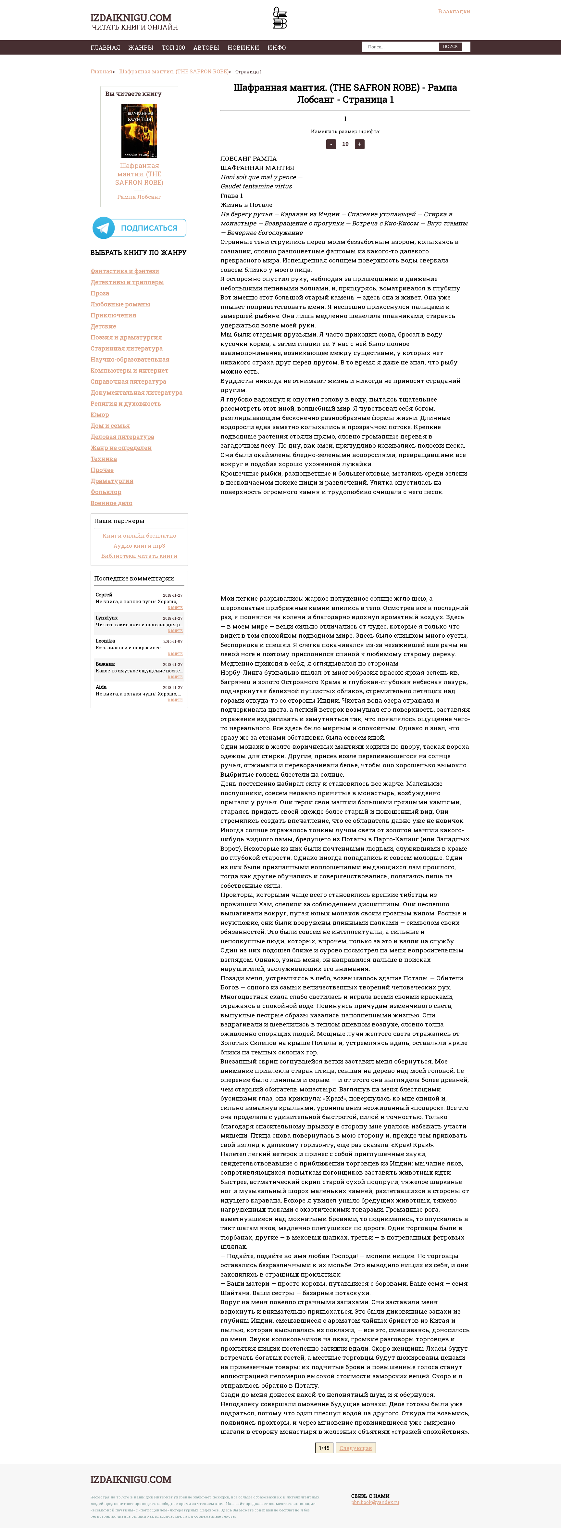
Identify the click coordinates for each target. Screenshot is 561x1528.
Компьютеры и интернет (129, 370)
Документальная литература (136, 392)
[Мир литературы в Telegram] (139, 239)
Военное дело (111, 503)
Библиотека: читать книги (139, 555)
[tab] (139, 271)
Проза (100, 293)
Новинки (243, 47)
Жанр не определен (121, 448)
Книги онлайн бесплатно (139, 535)
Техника (104, 459)
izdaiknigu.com (131, 17)
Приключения (113, 315)
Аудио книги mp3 (139, 545)
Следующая (356, 1448)
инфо (277, 47)
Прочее (102, 470)
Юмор (100, 414)
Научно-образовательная (130, 359)
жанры (141, 47)
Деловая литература (122, 436)
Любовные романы (120, 304)
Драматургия (112, 481)
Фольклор (106, 492)
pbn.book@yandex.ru (375, 1502)
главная (105, 47)
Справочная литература (128, 381)
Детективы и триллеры (127, 282)
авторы (206, 47)
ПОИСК (450, 46)
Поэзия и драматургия (126, 337)
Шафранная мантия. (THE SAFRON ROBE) (139, 173)
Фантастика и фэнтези (125, 271)
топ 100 (173, 47)
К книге (175, 607)
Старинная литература (127, 348)
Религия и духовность (126, 403)
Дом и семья (110, 425)
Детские (103, 326)
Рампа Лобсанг (139, 196)
